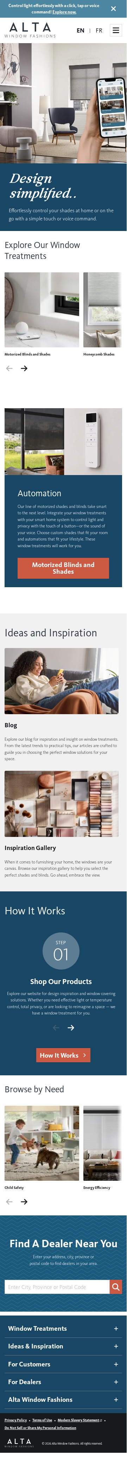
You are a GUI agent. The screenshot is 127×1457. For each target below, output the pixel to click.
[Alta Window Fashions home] (30, 30)
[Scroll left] (9, 369)
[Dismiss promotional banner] (113, 8)
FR (99, 30)
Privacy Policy (16, 1420)
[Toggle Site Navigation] (116, 30)
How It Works (59, 1055)
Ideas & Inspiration (35, 1346)
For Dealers (24, 1382)
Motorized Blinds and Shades (63, 568)
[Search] (116, 1287)
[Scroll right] (24, 369)
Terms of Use (42, 1420)
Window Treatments (37, 1328)
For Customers (29, 1364)
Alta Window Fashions (40, 1399)
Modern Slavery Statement (78, 1420)
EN (80, 30)
